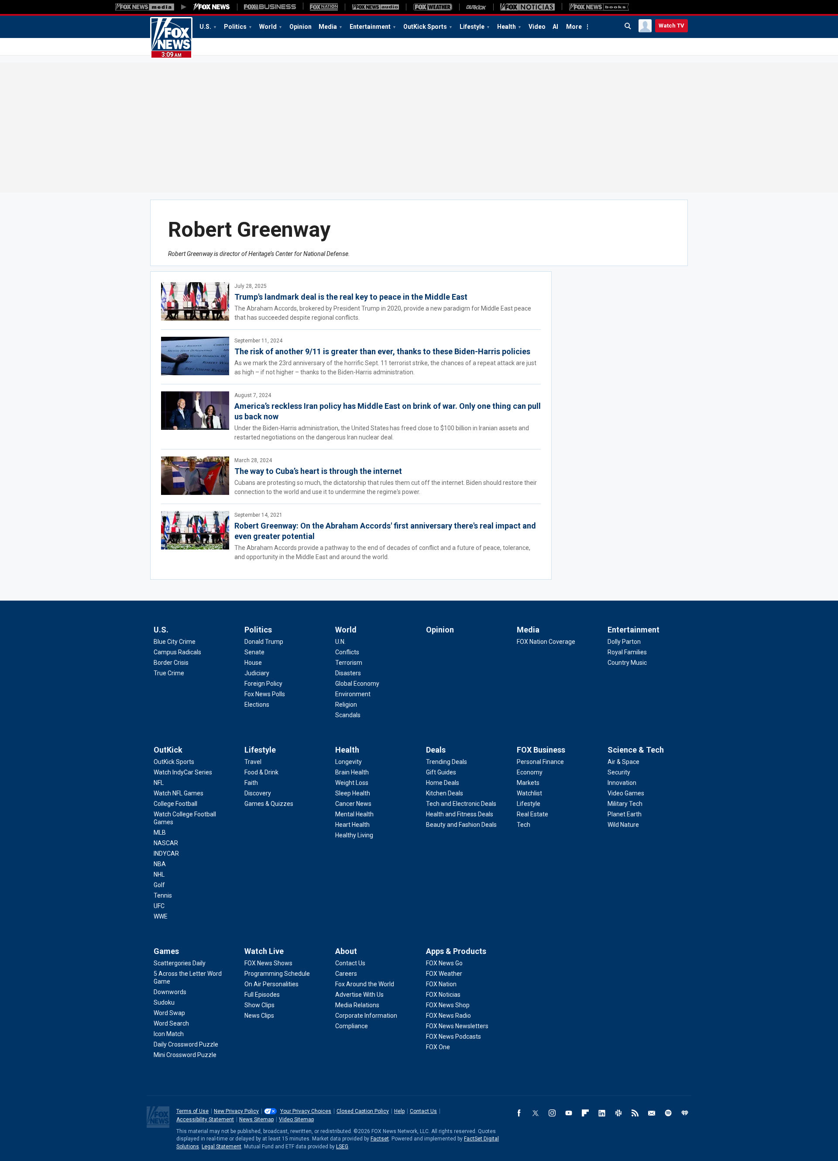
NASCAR (166, 843)
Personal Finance (540, 761)
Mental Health (354, 814)
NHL (159, 874)
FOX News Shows (268, 963)
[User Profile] (645, 25)
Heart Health (352, 824)
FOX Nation (441, 984)
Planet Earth (625, 814)
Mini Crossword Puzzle (185, 1054)
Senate (254, 652)
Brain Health (352, 772)
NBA (160, 863)
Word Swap (169, 1012)
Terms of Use (192, 1111)
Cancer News (353, 803)
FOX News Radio (448, 1015)
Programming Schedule (277, 973)
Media (328, 26)
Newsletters (651, 1113)
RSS (635, 1113)
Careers (346, 973)
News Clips (259, 1015)
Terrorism (348, 662)
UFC (159, 905)
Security (619, 772)
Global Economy (357, 683)
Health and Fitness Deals (459, 814)
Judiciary (256, 673)
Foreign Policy (263, 683)
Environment (353, 694)
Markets (528, 782)
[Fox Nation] (324, 6)
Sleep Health (352, 793)
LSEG (342, 1147)
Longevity (348, 761)
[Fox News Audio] (375, 7)
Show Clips (259, 1005)
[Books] (599, 6)
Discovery (257, 793)
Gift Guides (441, 772)
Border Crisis (171, 662)
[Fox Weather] (432, 6)
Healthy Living (354, 835)
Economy (530, 772)
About (346, 951)
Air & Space (623, 761)
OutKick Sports (425, 26)
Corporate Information (366, 1015)
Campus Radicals (177, 652)
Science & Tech (636, 749)
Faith (251, 782)
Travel (252, 761)
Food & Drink (261, 772)
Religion (346, 704)
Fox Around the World (364, 984)
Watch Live (264, 951)
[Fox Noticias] (527, 6)
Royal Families (627, 652)
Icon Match (169, 1033)
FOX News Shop (448, 1005)
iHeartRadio (684, 1113)
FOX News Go (444, 963)
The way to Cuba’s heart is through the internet (318, 471)
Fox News (171, 38)
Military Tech (625, 803)
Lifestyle (472, 26)
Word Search (171, 1023)
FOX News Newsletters (457, 1026)
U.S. (205, 26)
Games (166, 951)
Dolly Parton (624, 641)
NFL (159, 782)
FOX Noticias (443, 994)
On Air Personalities (271, 984)
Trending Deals (446, 761)
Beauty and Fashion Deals (461, 824)
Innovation (622, 782)
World (268, 26)
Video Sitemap (296, 1119)
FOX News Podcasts (453, 1036)
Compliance (351, 1026)
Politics (235, 26)
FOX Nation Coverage (546, 641)
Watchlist (529, 793)
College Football (175, 803)
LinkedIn (601, 1113)
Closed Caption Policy (363, 1111)
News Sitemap (256, 1119)
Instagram (552, 1113)
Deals (436, 749)
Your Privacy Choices (305, 1111)
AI (555, 26)
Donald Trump (263, 641)
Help (399, 1111)
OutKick (168, 749)
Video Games (626, 793)
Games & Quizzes (268, 803)
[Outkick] (476, 7)
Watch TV (671, 25)
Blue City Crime (175, 641)
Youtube (568, 1113)
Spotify (668, 1113)
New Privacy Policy (236, 1111)
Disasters (348, 673)
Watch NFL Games (178, 793)
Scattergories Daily (180, 963)
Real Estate (532, 814)
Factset (380, 1139)
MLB (160, 832)
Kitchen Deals (444, 793)
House (253, 662)
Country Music (627, 662)
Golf (159, 884)
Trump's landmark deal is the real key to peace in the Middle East (350, 296)
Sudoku (164, 1002)
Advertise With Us (359, 994)
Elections (256, 704)
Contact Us (350, 963)
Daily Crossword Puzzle (186, 1044)
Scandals (348, 715)
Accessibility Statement (205, 1119)
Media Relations (357, 1005)
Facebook (518, 1113)
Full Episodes (262, 994)
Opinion (300, 26)
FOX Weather (444, 973)
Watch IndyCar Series (183, 772)
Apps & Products (456, 951)
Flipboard (585, 1113)
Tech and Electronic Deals (461, 803)
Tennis (163, 895)
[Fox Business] (270, 6)
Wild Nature (623, 824)
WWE (161, 916)
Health (506, 26)
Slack (618, 1113)
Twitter (535, 1113)
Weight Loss (351, 782)
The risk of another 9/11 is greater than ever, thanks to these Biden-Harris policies (382, 351)
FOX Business (541, 749)
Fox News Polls (264, 694)
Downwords (170, 991)
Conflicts (347, 652)
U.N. (340, 641)
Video (537, 26)
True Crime (169, 673)
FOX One (438, 1047)
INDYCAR (166, 853)
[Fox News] (211, 6)
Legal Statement (221, 1147)
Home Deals (442, 782)
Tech (523, 824)
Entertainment (370, 26)
